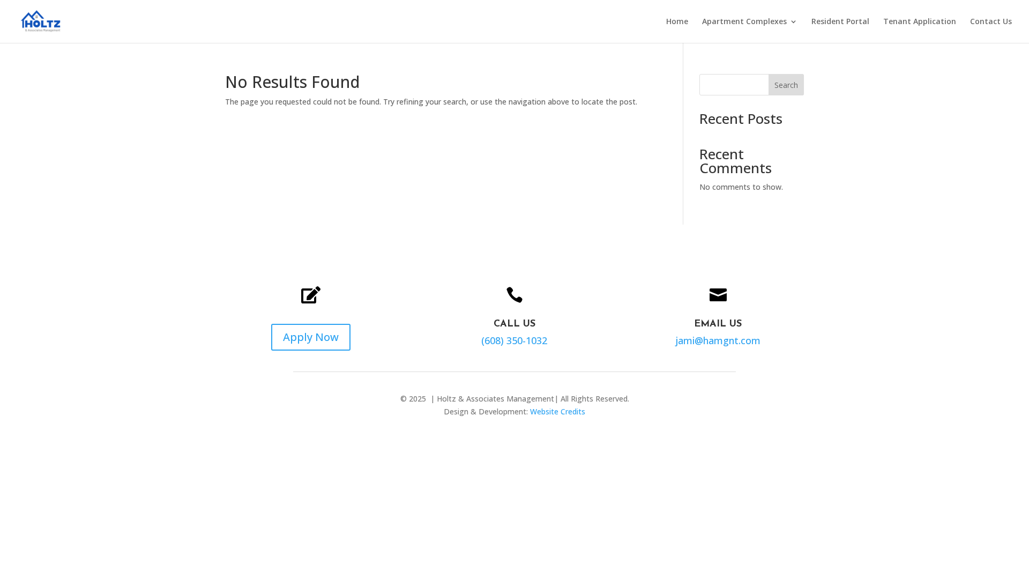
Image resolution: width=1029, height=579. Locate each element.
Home (677, 22)
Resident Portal (840, 22)
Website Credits (557, 411)
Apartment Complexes (744, 22)
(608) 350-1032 (514, 340)
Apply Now (311, 337)
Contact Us (991, 22)
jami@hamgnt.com (717, 340)
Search (786, 85)
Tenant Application (919, 22)
